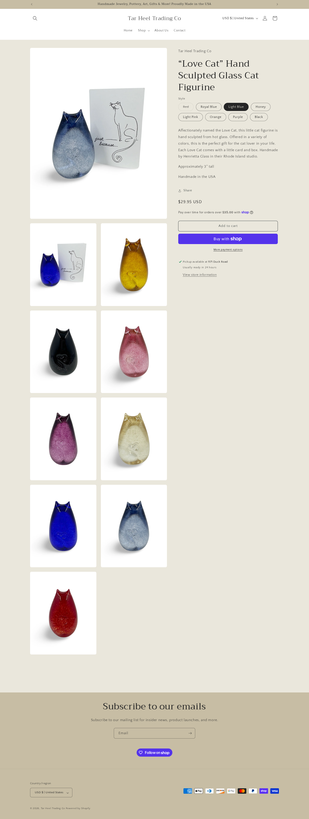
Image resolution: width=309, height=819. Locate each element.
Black (259, 117)
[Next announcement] (277, 4)
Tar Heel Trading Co (53, 808)
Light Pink (190, 117)
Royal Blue (209, 107)
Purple (238, 117)
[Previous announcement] (32, 4)
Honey (261, 107)
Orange (215, 117)
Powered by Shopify (78, 808)
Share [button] (187, 190)
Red (188, 108)
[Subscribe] (190, 733)
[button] (35, 18)
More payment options (228, 249)
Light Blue (236, 107)
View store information (200, 275)
